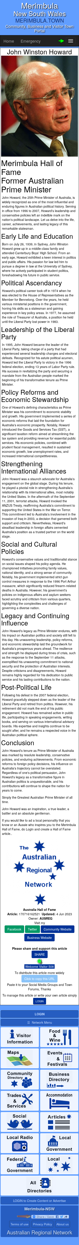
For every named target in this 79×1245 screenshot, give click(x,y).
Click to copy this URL (39, 978)
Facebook (14, 929)
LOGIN (40, 1001)
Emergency (31, 41)
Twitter (32, 929)
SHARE (39, 954)
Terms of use (20, 1224)
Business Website (39, 937)
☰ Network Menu (39, 1022)
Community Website (58, 929)
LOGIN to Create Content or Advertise (39, 1200)
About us (62, 1224)
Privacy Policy (42, 1224)
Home (9, 41)
